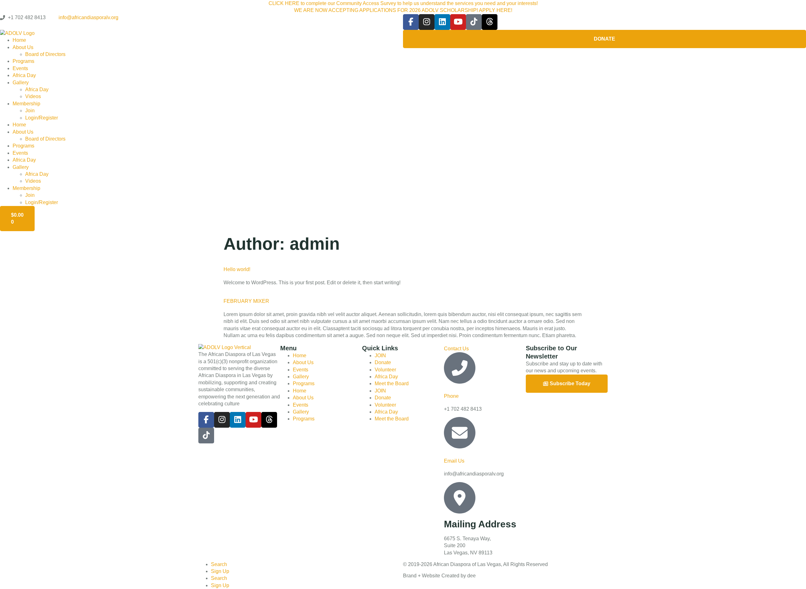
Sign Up (220, 571)
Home (19, 40)
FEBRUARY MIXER (246, 301)
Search (219, 564)
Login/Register (41, 117)
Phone (451, 396)
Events (20, 68)
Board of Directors (45, 54)
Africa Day (24, 75)
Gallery (21, 82)
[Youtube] (458, 22)
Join (30, 110)
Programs (23, 61)
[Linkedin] (442, 22)
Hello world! (237, 269)
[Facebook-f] (411, 22)
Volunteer (385, 369)
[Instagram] (426, 22)
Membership (26, 103)
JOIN (380, 355)
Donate (383, 362)
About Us (23, 47)
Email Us (454, 461)
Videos (33, 96)
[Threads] (489, 22)
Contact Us (456, 348)
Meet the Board (392, 383)
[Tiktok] (474, 22)
